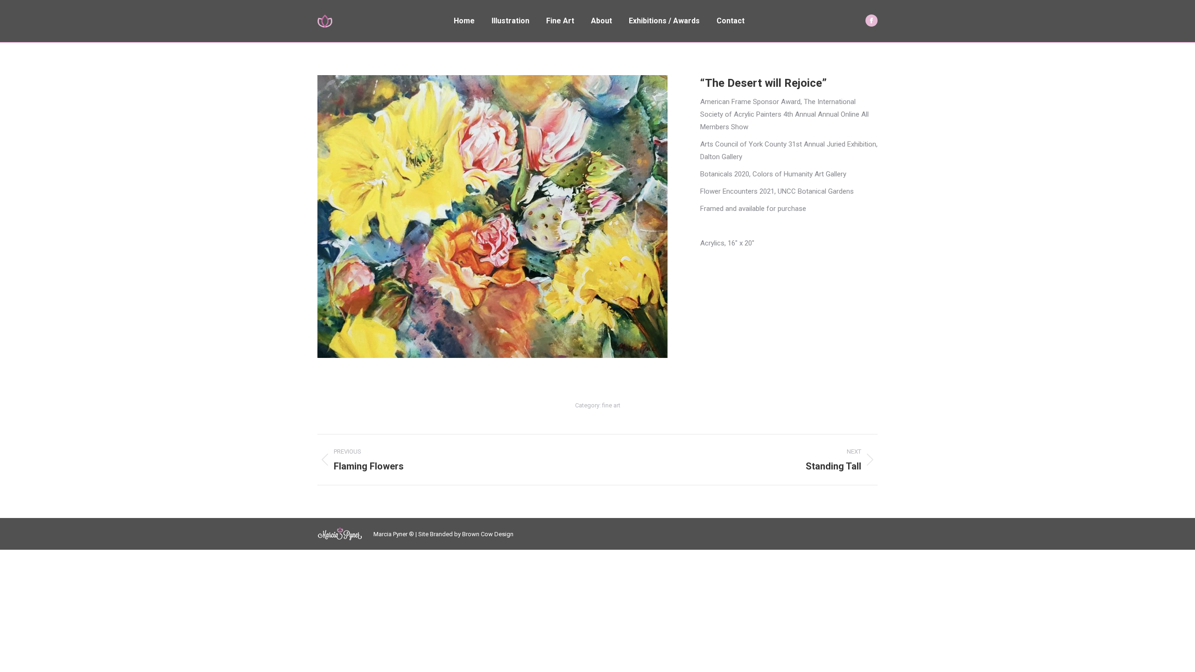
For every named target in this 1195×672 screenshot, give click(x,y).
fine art (611, 405)
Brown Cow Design (487, 534)
